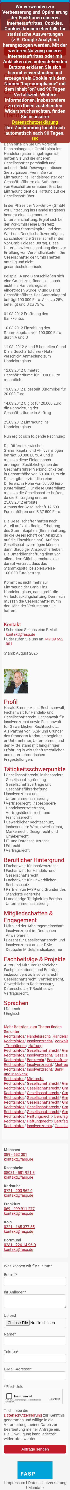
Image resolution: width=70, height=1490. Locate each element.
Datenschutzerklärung (35, 122)
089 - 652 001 (15, 1154)
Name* (10, 1334)
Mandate (36, 1487)
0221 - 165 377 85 (19, 1226)
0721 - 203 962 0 (18, 1190)
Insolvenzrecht (39, 1041)
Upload (10, 1315)
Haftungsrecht (39, 1116)
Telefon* (11, 1351)
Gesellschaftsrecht (43, 1050)
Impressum (15, 1482)
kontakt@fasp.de (20, 634)
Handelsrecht (38, 1036)
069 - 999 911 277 (19, 1208)
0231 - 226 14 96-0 (20, 1244)
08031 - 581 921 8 (19, 1172)
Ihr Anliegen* (15, 1292)
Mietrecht (35, 1078)
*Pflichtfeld (13, 1386)
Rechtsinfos (14, 1036)
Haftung (35, 1045)
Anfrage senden (35, 1449)
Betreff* (11, 1274)
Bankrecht (35, 1059)
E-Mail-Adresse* (18, 1369)
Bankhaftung (58, 1059)
